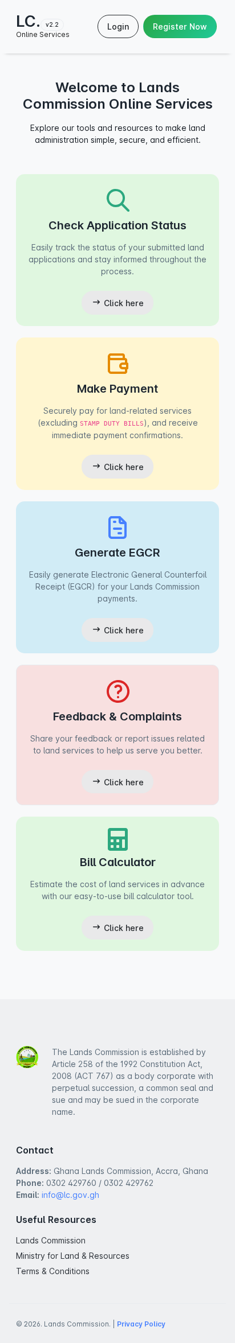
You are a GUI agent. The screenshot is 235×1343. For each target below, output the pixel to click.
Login (118, 26)
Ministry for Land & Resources (72, 1255)
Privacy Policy (141, 1324)
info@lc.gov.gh (70, 1195)
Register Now (180, 26)
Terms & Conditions (53, 1271)
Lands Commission (51, 1240)
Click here (123, 303)
